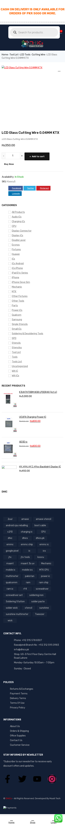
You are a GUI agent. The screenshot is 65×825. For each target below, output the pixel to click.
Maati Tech (55, 798)
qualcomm (11, 582)
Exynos (16, 244)
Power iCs (17, 310)
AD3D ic (23, 441)
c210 (10, 531)
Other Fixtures (20, 296)
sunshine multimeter (17, 614)
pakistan (29, 576)
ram (28, 582)
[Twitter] (22, 779)
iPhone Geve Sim (21, 282)
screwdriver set (14, 595)
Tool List (14, 54)
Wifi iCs (15, 375)
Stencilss (17, 347)
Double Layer (19, 240)
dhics (25, 538)
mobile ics (27, 569)
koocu (41, 557)
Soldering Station (15, 601)
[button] (59, 69)
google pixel (12, 550)
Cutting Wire (38, 54)
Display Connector (22, 230)
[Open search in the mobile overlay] (34, 32)
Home (5, 54)
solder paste (38, 601)
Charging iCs (18, 221)
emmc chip (27, 544)
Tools (15, 357)
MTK (14, 291)
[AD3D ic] (9, 450)
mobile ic (10, 569)
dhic (10, 538)
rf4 (25, 588)
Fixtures (16, 249)
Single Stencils (20, 324)
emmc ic (44, 544)
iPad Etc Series (20, 272)
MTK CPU (44, 569)
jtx (10, 557)
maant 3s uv (27, 563)
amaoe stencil (43, 519)
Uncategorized (20, 366)
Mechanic (17, 286)
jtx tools (25, 557)
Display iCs (17, 235)
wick (10, 620)
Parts (15, 305)
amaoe (25, 519)
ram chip (43, 582)
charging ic (26, 531)
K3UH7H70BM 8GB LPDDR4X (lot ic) (38, 392)
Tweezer (39, 614)
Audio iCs (17, 216)
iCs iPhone (17, 268)
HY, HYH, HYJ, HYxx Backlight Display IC (40, 466)
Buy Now (9, 164)
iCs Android (18, 263)
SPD (14, 338)
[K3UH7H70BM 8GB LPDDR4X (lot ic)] (9, 400)
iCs (13, 258)
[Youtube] (37, 779)
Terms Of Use (17, 703)
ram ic (10, 588)
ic (29, 550)
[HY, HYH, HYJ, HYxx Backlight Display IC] (9, 474)
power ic (45, 576)
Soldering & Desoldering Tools (27, 333)
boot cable (40, 525)
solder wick (12, 607)
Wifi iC (15, 371)
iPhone (15, 277)
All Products (18, 212)
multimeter (12, 576)
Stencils (16, 343)
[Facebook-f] (7, 779)
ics (44, 550)
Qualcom (16, 314)
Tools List (17, 361)
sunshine (44, 607)
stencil (28, 607)
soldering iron (36, 595)
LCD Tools (25, 54)
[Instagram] (52, 779)
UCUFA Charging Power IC (32, 417)
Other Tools (18, 300)
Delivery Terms (18, 698)
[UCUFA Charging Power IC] (9, 425)
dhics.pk (40, 538)
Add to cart (38, 156)
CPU (14, 226)
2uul (10, 519)
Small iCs (17, 328)
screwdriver (42, 588)
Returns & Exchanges (21, 689)
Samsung (17, 319)
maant (10, 563)
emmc (10, 544)
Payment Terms (19, 693)
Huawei (16, 254)
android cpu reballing (17, 525)
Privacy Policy (17, 707)
